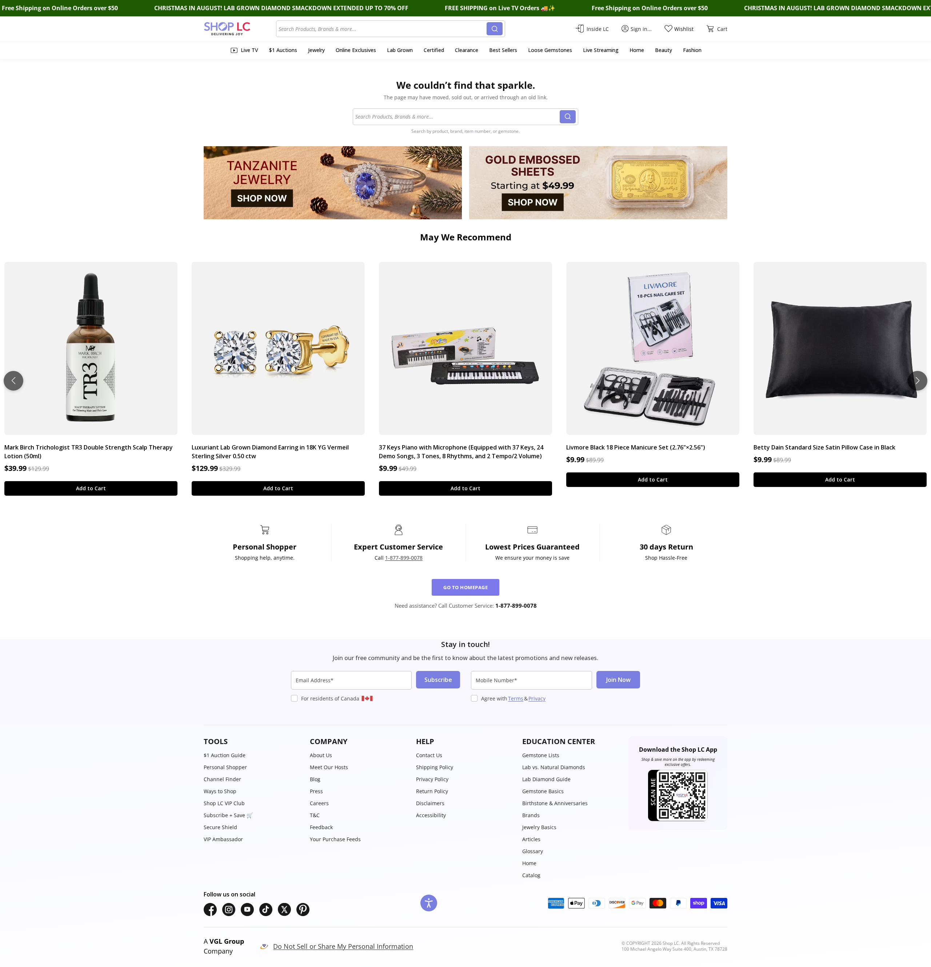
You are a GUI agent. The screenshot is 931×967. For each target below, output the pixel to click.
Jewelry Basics (539, 827)
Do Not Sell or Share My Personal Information (343, 946)
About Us (321, 755)
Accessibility (431, 815)
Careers (319, 803)
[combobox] (383, 28)
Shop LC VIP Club (224, 803)
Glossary (532, 851)
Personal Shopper (225, 767)
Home (529, 863)
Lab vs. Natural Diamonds (553, 767)
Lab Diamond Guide (546, 779)
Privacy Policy (432, 779)
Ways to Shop (220, 791)
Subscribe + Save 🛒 (228, 815)
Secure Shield (220, 827)
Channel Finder (222, 779)
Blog (315, 779)
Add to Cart (91, 488)
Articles (531, 839)
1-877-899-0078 (404, 557)
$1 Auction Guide (224, 755)
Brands (531, 815)
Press (316, 791)
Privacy (537, 698)
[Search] (495, 28)
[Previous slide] (13, 381)
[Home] (240, 28)
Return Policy (432, 791)
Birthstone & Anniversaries (555, 803)
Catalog (531, 875)
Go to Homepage (465, 587)
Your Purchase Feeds (335, 839)
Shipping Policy (434, 767)
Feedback (321, 827)
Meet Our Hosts (329, 767)
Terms (515, 698)
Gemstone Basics (543, 791)
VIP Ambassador (223, 839)
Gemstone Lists (540, 755)
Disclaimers (430, 803)
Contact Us (429, 755)
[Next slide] (917, 381)
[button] (253, 741)
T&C (315, 815)
